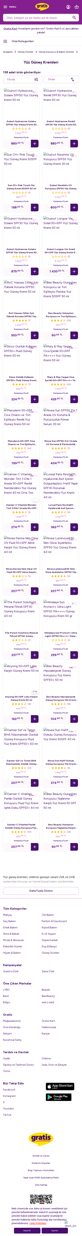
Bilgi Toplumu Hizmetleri (41, 1170)
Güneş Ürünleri (25, 52)
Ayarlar (54, 1230)
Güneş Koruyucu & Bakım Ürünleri (56, 52)
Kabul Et (27, 1230)
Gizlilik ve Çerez (41, 1155)
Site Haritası (41, 1185)
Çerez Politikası (37, 1223)
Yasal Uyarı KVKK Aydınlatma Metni (41, 1177)
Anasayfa (7, 52)
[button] (35, 143)
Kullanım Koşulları (41, 1163)
